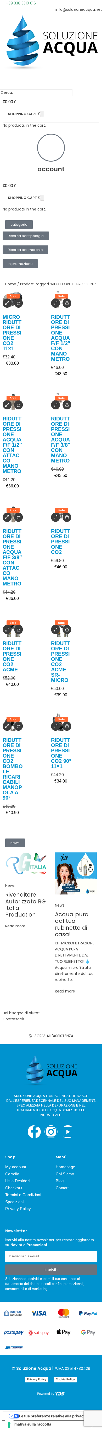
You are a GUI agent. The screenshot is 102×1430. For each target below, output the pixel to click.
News (10, 885)
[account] (51, 148)
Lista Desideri (17, 1181)
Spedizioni (14, 1202)
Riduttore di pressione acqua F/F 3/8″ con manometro (60, 440)
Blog (60, 1181)
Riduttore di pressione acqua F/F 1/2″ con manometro (60, 338)
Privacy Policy (18, 1208)
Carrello (12, 1174)
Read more (15, 926)
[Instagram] (51, 1131)
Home (10, 284)
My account (15, 1167)
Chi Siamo (65, 1174)
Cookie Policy (65, 1379)
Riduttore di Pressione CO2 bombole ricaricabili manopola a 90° (13, 769)
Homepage (65, 1167)
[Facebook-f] (34, 1131)
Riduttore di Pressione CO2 (60, 541)
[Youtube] (67, 1131)
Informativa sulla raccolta (28, 1424)
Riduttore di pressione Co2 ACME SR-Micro (60, 661)
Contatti (62, 1188)
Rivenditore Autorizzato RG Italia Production (25, 904)
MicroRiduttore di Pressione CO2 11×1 (12, 332)
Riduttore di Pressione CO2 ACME (12, 656)
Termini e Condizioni (23, 1194)
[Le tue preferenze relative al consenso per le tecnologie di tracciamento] (9, 1425)
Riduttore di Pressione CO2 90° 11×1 (61, 753)
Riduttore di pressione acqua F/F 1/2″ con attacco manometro (12, 445)
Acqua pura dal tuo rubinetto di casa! (72, 924)
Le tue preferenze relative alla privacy (52, 1416)
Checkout (13, 1188)
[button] (19, 224)
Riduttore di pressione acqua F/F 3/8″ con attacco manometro (12, 557)
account (51, 169)
